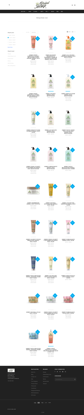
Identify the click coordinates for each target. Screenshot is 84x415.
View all (45, 383)
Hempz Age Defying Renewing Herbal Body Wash (68, 204)
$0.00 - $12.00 (12, 35)
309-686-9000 (11, 380)
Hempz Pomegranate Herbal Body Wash (68, 240)
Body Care (23, 11)
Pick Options (33, 101)
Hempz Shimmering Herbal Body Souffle (33, 203)
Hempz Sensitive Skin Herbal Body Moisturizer (68, 94)
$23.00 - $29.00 (12, 42)
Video (62, 11)
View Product (33, 45)
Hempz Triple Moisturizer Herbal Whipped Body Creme (68, 167)
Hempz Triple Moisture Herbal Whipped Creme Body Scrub (33, 349)
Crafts (42, 11)
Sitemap (42, 412)
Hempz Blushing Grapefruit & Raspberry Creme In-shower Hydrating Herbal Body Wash (50, 57)
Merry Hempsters (11, 65)
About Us (33, 372)
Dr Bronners (10, 58)
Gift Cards (33, 395)
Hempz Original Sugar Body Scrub (33, 313)
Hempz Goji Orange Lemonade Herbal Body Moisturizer (68, 56)
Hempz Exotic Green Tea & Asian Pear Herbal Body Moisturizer (68, 131)
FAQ (32, 379)
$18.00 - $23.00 (12, 40)
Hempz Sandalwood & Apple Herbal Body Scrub (68, 276)
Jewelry (52, 11)
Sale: (32, 64)
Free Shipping (34, 381)
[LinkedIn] (65, 371)
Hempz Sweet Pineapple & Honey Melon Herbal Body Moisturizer (33, 95)
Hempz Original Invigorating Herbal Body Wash (51, 204)
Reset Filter (10, 47)
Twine (57, 11)
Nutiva (9, 60)
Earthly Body (10, 63)
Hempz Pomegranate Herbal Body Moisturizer (50, 167)
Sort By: (27, 32)
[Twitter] (57, 371)
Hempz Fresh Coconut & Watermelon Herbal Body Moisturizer (33, 167)
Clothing (35, 11)
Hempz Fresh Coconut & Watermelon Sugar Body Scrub (51, 313)
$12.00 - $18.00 (12, 37)
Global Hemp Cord (12, 56)
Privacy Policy (34, 383)
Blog (32, 374)
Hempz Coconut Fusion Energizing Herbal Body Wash (33, 240)
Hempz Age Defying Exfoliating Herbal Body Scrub (51, 276)
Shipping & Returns (35, 390)
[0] (74, 5)
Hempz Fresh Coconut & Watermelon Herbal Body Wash (51, 240)
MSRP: (31, 61)
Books (30, 11)
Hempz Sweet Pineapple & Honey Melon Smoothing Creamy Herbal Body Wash (33, 57)
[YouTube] (62, 371)
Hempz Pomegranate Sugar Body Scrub (68, 313)
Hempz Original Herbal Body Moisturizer (51, 94)
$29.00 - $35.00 (12, 44)
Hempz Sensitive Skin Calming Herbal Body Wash (33, 131)
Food (47, 11)
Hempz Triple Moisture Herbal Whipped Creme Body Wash (33, 276)
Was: (32, 62)
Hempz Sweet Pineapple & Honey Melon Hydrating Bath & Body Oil (50, 350)
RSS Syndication (35, 392)
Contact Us (33, 376)
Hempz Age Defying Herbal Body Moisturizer (51, 131)
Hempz (9, 53)
